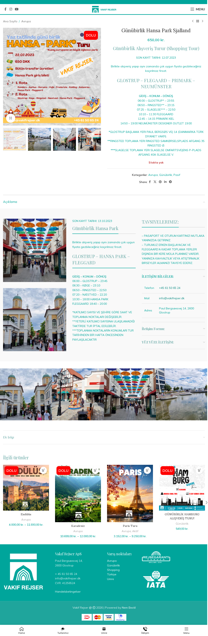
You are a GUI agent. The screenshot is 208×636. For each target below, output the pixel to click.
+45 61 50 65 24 (169, 288)
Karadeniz (78, 526)
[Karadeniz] (78, 493)
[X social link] (155, 182)
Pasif (176, 175)
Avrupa (26, 21)
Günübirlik (165, 175)
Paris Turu (130, 526)
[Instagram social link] (10, 9)
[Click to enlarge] (10, 118)
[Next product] (202, 21)
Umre (110, 579)
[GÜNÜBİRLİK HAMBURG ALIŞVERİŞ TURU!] (182, 488)
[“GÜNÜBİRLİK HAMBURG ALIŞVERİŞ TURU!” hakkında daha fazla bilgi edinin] (199, 470)
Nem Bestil (129, 607)
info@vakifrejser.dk (171, 298)
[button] (7, 77)
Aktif (135, 531)
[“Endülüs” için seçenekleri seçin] (43, 470)
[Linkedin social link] (165, 182)
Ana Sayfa (10, 21)
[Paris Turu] (130, 493)
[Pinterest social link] (160, 182)
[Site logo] (104, 9)
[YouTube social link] (16, 9)
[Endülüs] (26, 488)
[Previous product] (192, 21)
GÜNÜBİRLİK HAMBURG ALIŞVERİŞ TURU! (182, 516)
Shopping (113, 570)
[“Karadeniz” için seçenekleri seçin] (95, 470)
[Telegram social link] (170, 182)
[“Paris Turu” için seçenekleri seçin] (147, 470)
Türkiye (111, 574)
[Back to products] (197, 21)
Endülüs (26, 514)
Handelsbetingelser (68, 591)
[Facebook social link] (5, 9)
